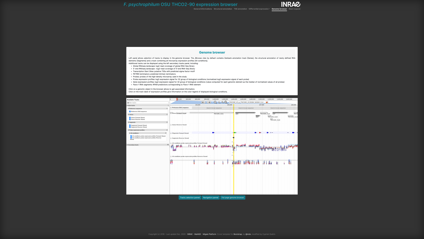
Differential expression (259, 9)
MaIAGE (197, 234)
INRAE (190, 234)
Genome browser (279, 9)
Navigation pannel (210, 197)
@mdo (248, 234)
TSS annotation (240, 9)
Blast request (294, 9)
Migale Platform (209, 234)
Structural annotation (223, 9)
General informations (203, 9)
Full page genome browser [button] (233, 197)
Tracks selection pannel (190, 197)
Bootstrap (238, 234)
